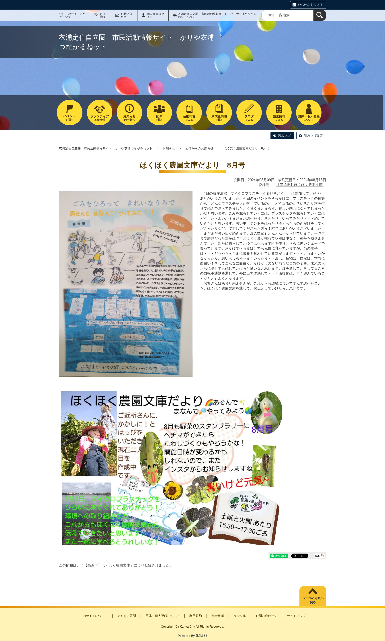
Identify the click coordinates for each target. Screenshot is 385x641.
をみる (189, 117)
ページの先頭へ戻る (313, 600)
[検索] (319, 15)
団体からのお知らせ (199, 148)
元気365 (201, 635)
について (309, 117)
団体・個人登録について (162, 616)
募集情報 (99, 117)
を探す (69, 117)
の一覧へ (129, 117)
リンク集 (239, 616)
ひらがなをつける (310, 4)
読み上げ (284, 135)
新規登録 (102, 15)
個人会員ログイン (155, 15)
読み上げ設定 (313, 135)
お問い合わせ (126, 15)
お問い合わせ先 (266, 616)
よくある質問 (126, 616)
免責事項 (217, 616)
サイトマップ (296, 616)
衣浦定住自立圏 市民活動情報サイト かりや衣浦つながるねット (105, 148)
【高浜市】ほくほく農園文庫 (299, 185)
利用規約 (195, 616)
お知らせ (169, 148)
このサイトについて (75, 15)
